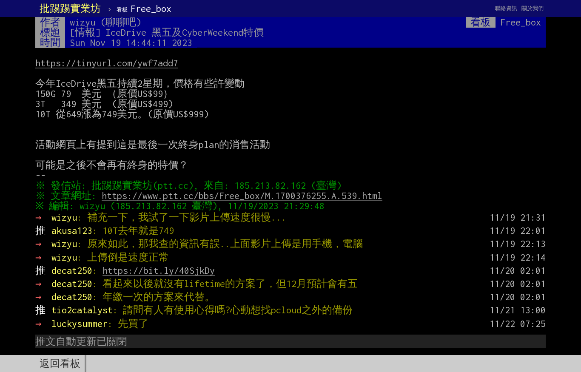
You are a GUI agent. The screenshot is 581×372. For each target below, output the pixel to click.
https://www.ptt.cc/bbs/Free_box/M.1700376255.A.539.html (242, 195)
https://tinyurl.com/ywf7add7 (106, 62)
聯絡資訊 (506, 8)
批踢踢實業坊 (70, 8)
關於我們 (532, 8)
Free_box (144, 8)
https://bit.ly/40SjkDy (159, 270)
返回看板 (60, 363)
